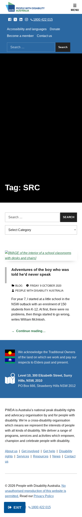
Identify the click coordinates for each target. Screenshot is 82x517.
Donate (55, 29)
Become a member (20, 36)
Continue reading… (31, 331)
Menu (75, 10)
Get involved (30, 451)
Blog (18, 285)
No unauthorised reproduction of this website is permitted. (35, 491)
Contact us (44, 36)
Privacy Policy (44, 496)
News (56, 456)
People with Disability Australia (39, 290)
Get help (49, 451)
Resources (40, 456)
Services (23, 456)
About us (11, 451)
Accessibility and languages (27, 29)
